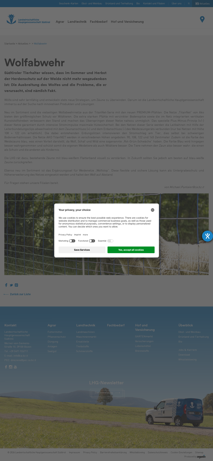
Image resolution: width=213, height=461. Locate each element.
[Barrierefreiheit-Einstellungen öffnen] (207, 236)
